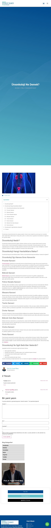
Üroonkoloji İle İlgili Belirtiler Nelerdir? (13, 227)
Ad (3, 420)
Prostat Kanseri (10, 210)
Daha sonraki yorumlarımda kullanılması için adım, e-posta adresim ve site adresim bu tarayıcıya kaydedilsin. (23, 433)
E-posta (4, 426)
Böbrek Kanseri (10, 212)
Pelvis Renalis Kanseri (12, 214)
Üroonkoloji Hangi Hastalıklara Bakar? (13, 206)
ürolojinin (34, 358)
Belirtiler (5, 447)
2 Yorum (7, 229)
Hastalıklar (5, 450)
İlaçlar (4, 452)
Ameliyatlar (5, 445)
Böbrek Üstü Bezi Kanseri (12, 223)
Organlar (5, 454)
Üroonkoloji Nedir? (9, 204)
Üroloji (4, 459)
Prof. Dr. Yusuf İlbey (9, 389)
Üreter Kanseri (10, 221)
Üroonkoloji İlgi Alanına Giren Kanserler (15, 208)
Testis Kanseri (10, 218)
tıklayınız (6, 342)
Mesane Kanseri (10, 216)
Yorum (4, 403)
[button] (43, 3)
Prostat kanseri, (5, 263)
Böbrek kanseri (5, 275)
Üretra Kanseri (10, 225)
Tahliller (5, 457)
